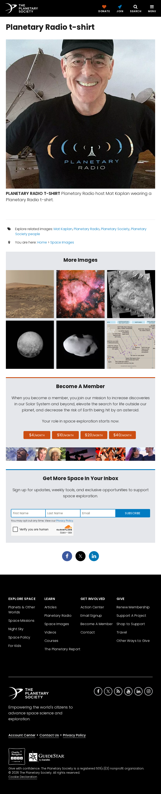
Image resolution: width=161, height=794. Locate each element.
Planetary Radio (87, 229)
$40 (122, 435)
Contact (87, 632)
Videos (50, 632)
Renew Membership (133, 607)
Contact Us (49, 735)
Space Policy (19, 637)
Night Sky (16, 629)
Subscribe (132, 513)
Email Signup (91, 615)
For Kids (14, 645)
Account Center (21, 735)
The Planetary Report (62, 649)
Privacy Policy (64, 520)
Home (42, 242)
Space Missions (21, 620)
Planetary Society (115, 229)
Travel (122, 632)
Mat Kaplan (63, 229)
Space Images (62, 242)
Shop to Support (131, 624)
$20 (94, 435)
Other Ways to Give (133, 640)
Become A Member (96, 624)
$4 (37, 435)
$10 (65, 435)
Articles (50, 607)
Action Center (92, 607)
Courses (51, 640)
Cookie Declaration (22, 777)
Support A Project (131, 615)
